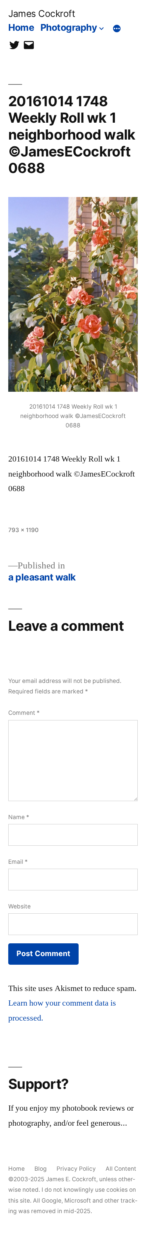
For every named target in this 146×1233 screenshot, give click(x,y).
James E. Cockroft (71, 1179)
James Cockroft (41, 13)
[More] (116, 28)
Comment (24, 712)
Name (18, 817)
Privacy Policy (76, 1168)
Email (18, 861)
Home (21, 27)
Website (19, 906)
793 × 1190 (23, 530)
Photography (68, 27)
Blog (40, 1168)
